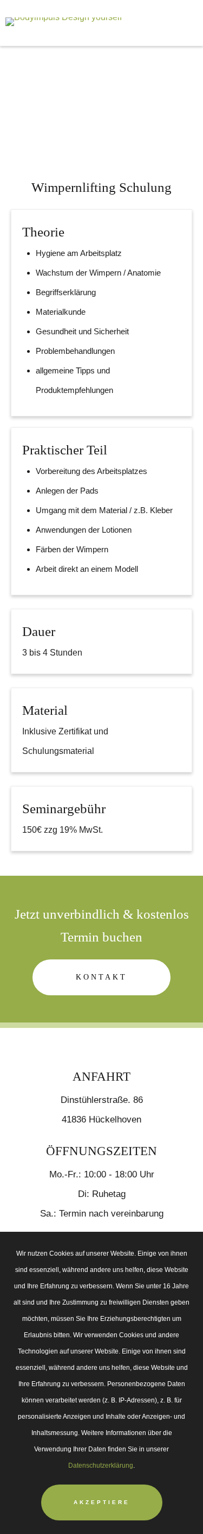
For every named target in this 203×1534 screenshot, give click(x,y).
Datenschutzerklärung (100, 1465)
